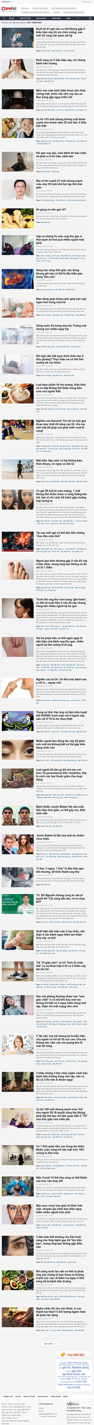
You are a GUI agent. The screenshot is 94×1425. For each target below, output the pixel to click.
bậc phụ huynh (65, 446)
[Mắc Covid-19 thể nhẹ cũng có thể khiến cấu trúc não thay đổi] (19, 1186)
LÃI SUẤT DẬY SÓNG (40, 8)
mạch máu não (57, 51)
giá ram (77, 1370)
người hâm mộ (46, 826)
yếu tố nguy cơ (59, 549)
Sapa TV (70, 1379)
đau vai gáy (77, 1021)
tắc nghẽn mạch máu (47, 953)
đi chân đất (44, 984)
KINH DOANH (41, 18)
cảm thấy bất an (58, 1166)
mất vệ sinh (73, 987)
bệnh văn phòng (55, 922)
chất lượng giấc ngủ (43, 551)
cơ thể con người (81, 521)
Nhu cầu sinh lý (81, 481)
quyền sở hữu (46, 1064)
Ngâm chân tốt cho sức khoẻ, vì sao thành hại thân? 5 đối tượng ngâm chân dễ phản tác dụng (61, 1312)
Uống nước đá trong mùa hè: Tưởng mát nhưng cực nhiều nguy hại (61, 327)
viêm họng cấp (58, 797)
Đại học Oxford (57, 1194)
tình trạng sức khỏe (73, 79)
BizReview (25, 8)
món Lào (81, 1381)
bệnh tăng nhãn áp (69, 760)
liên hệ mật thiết (57, 587)
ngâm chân (44, 1330)
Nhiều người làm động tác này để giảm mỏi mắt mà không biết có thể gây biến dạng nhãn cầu (60, 744)
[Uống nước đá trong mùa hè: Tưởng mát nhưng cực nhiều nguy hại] (19, 334)
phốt (60, 1368)
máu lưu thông (46, 315)
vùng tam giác (46, 1225)
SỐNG (68, 18)
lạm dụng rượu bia (47, 289)
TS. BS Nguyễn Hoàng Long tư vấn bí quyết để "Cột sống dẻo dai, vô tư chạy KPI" (60, 899)
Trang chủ (8, 1397)
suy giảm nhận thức (53, 1196)
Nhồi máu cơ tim (43, 523)
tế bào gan (55, 171)
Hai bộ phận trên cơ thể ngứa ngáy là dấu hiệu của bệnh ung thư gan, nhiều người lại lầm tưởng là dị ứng (59, 641)
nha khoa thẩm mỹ (43, 144)
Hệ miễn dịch (56, 1225)
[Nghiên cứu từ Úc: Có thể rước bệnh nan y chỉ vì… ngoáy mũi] (19, 688)
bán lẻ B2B (73, 1387)
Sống (65, 1397)
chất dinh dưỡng (46, 409)
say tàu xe (60, 110)
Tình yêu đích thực (72, 1166)
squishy (63, 1363)
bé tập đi (63, 984)
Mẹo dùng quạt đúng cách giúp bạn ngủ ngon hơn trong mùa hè (61, 300)
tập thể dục (56, 1134)
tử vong (52, 1330)
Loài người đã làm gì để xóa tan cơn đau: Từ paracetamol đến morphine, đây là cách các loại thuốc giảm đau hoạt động (61, 774)
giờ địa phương (77, 854)
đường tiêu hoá (70, 141)
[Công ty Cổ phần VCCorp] (73, 1403)
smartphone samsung (81, 1385)
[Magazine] (6, 2)
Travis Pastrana (73, 1363)
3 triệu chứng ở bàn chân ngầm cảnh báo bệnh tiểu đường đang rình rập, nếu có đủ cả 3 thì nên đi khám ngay (62, 1076)
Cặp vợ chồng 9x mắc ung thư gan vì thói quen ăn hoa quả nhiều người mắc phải (60, 240)
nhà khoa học (45, 1194)
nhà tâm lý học (71, 1061)
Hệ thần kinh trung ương (60, 700)
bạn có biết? (45, 760)
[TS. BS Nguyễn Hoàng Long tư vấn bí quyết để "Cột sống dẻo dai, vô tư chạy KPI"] (19, 904)
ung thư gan (64, 258)
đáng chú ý (54, 523)
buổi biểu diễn (65, 854)
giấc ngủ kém (71, 549)
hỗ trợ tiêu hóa (69, 667)
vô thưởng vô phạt (78, 256)
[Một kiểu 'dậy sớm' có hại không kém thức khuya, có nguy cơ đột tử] (19, 469)
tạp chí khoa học (73, 409)
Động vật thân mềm (44, 797)
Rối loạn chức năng (67, 523)
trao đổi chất (69, 587)
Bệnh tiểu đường (47, 1097)
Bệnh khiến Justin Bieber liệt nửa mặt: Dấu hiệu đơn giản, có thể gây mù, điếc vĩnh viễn (60, 810)
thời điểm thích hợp (68, 732)
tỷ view (63, 1379)
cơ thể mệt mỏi (52, 258)
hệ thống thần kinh (63, 347)
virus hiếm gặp (51, 857)
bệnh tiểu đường (46, 79)
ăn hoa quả (56, 256)
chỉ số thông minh (47, 1061)
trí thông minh (45, 446)
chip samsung (65, 1384)
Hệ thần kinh (70, 289)
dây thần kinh (45, 51)
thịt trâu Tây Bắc (81, 1379)
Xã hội (18, 1397)
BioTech (56, 12)
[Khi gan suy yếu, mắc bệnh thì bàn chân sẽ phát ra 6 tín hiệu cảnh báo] (19, 162)
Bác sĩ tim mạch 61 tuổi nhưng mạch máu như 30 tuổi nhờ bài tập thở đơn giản (59, 184)
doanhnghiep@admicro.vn (48, 1414)
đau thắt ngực (68, 521)
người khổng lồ (46, 1166)
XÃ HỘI (11, 18)
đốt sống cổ (53, 1024)
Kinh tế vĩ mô (29, 1397)
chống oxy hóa (46, 141)
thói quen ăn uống (65, 670)
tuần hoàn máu (57, 315)
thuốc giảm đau (46, 795)
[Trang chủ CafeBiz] (4, 18)
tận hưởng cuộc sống (68, 1134)
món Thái (87, 1377)
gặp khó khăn (81, 732)
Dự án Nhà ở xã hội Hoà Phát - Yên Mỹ (70, 1377)
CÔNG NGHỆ (56, 18)
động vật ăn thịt (58, 795)
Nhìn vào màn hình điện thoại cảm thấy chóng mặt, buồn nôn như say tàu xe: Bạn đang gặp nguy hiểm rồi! (61, 94)
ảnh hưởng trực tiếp (74, 984)
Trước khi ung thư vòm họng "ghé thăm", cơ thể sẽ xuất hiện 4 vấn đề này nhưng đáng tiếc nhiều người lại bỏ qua (61, 603)
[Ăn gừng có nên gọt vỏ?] (19, 218)
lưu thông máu (50, 590)
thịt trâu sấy (72, 1382)
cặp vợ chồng (45, 256)
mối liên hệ (40, 590)
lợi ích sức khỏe (60, 409)
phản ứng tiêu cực (64, 857)
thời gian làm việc (79, 922)
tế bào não (55, 551)
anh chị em (55, 732)
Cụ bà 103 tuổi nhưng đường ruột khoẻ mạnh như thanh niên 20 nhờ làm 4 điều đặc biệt (61, 123)
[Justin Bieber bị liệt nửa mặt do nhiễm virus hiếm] (19, 844)
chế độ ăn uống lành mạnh (76, 200)
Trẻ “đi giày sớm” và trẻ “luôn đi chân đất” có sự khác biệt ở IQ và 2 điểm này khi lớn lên (61, 966)
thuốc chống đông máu (65, 1330)
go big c (68, 1371)
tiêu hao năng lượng (48, 1168)
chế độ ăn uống (58, 141)
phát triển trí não (77, 446)
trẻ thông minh (46, 451)
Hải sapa (64, 1382)
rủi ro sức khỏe (69, 51)
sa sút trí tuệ (75, 700)
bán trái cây (46, 261)
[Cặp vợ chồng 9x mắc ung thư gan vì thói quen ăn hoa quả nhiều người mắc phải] (19, 245)
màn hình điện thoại (48, 110)
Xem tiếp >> (44, 1342)
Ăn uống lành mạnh (47, 200)
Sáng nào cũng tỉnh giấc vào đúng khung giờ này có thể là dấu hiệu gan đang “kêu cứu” (59, 273)
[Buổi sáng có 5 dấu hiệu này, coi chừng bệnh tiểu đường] (19, 69)
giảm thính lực (77, 857)
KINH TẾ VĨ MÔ (25, 18)
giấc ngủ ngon (46, 1137)
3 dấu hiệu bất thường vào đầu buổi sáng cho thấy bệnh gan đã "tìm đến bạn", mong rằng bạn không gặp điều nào (59, 1242)
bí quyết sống (45, 1134)
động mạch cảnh (64, 1024)
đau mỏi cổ (56, 1021)
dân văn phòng (61, 951)
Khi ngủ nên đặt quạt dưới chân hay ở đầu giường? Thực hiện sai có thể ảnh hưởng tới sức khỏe (59, 359)
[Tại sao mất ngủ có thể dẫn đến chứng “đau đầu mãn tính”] (19, 542)
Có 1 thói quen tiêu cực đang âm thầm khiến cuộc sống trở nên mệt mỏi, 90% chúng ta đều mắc (60, 1150)
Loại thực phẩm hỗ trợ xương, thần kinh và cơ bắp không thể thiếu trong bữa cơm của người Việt (61, 388)
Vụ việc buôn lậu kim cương (74, 12)
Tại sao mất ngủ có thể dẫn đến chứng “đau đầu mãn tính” (60, 534)
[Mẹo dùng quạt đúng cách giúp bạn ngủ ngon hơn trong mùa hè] (19, 308)
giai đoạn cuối (41, 258)
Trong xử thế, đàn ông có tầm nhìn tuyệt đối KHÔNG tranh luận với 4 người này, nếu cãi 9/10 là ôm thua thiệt (61, 716)
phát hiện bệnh (59, 79)
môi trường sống (65, 449)
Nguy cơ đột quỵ (42, 1228)
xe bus (84, 1363)
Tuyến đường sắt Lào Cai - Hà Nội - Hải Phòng (73, 1365)
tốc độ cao (76, 449)
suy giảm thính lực (68, 626)
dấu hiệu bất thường (48, 1262)
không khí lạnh (69, 315)
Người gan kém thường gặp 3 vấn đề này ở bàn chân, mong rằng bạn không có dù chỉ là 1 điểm (61, 564)
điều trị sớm (45, 626)
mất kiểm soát (57, 521)
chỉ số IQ (55, 446)
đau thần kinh (82, 549)
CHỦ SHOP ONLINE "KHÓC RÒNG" (64, 8)
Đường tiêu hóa (56, 667)
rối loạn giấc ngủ (46, 549)
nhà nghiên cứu (81, 110)
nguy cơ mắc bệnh (51, 629)
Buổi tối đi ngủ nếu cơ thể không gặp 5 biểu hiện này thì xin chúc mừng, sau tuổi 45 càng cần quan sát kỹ (60, 32)
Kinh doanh (43, 1397)
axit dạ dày (45, 1299)
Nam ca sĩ (44, 854)
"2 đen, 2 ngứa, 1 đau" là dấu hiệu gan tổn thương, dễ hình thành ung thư (60, 870)
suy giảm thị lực (68, 1225)
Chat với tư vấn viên (48, 1416)
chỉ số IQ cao (53, 449)
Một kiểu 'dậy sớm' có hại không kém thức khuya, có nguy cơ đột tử (59, 462)
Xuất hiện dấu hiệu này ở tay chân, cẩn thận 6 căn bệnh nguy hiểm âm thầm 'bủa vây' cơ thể (60, 935)
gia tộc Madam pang (75, 1367)
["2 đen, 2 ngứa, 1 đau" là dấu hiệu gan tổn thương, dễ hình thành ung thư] (19, 877)
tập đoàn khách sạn (73, 1374)
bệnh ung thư (74, 258)
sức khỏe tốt (67, 1137)
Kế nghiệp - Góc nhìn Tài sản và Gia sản (36, 12)
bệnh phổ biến (67, 1021)
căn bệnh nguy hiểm (48, 347)
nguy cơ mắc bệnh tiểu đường (65, 1296)
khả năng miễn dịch (68, 481)
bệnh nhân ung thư (71, 797)
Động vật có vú (81, 795)
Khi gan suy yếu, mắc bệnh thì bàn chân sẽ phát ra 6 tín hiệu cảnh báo (61, 154)
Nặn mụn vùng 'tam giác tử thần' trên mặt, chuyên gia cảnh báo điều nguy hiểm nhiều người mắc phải (59, 1209)
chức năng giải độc (68, 665)
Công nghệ (55, 1397)
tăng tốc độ (45, 481)
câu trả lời (44, 922)
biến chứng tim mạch (79, 1024)
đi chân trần (54, 984)
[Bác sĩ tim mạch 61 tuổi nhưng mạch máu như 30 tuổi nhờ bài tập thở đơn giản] (19, 190)
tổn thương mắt (56, 760)
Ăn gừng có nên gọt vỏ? (51, 209)
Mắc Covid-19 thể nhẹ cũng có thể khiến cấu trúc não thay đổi (61, 1179)
